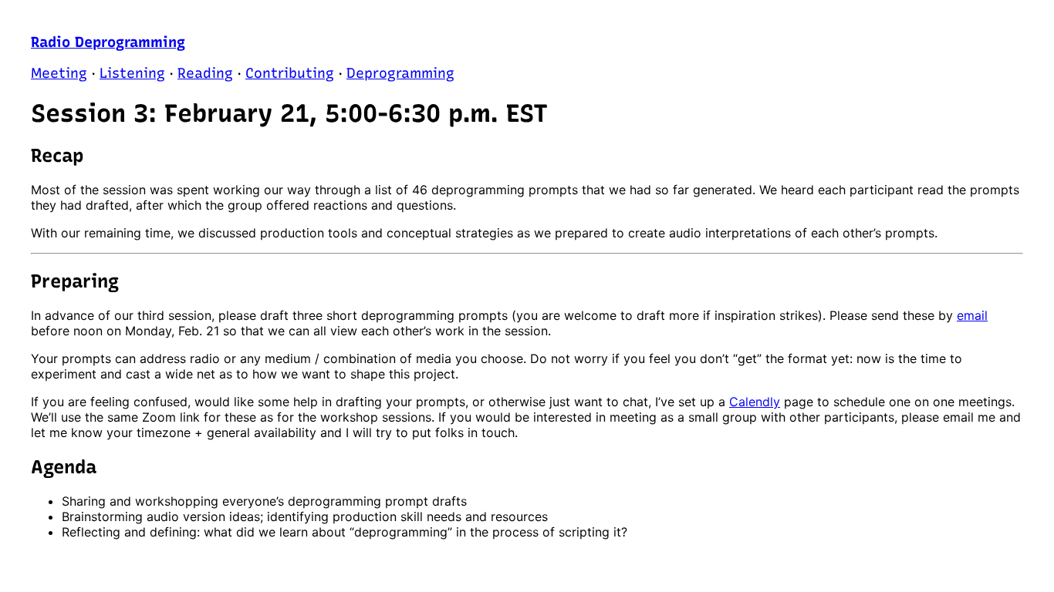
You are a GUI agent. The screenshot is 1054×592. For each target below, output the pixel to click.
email (972, 315)
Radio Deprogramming (108, 42)
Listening (132, 73)
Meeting (59, 73)
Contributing (289, 73)
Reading (205, 73)
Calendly (754, 401)
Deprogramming (400, 73)
